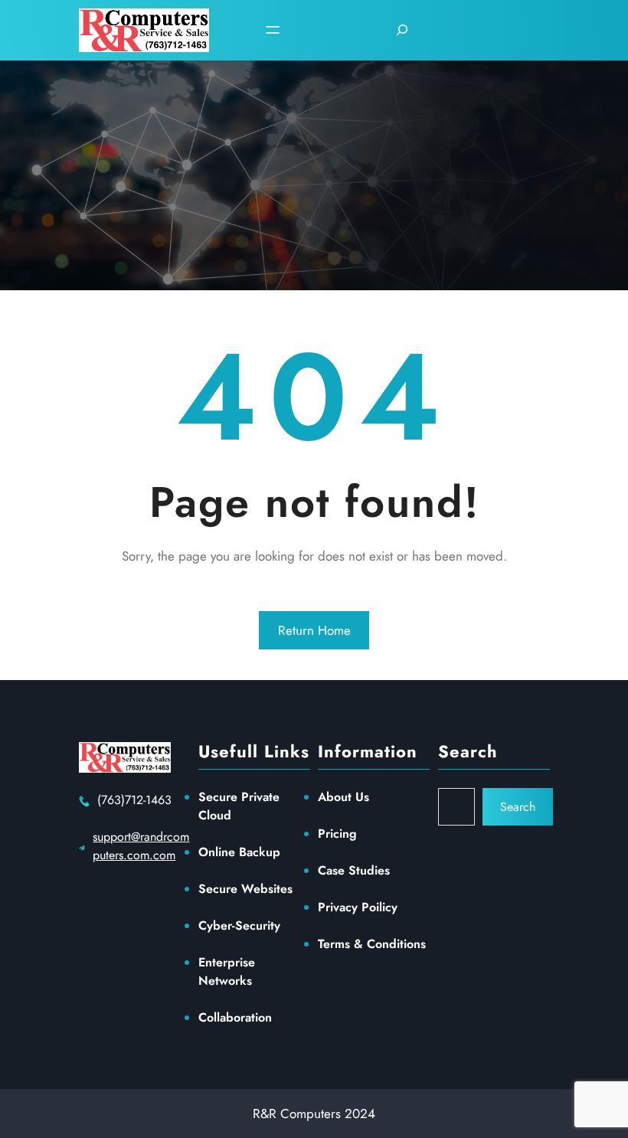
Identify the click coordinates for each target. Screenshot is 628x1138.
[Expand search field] (402, 30)
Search (517, 807)
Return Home (314, 630)
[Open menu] (273, 30)
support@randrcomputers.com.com (141, 846)
